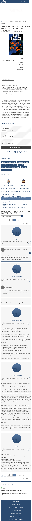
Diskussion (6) (5, 191)
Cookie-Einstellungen (16, 519)
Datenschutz (16, 504)
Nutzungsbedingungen (16, 507)
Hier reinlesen (7, 79)
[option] (16, 10)
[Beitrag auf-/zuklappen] (30, 253)
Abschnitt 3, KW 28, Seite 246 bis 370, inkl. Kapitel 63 (14, 204)
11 (11, 220)
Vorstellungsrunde (8, 194)
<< (2, 220)
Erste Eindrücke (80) (17, 191)
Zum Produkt (6, 76)
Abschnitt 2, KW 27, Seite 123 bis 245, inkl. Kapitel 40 (14, 201)
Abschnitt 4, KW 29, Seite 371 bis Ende (13, 207)
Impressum (16, 501)
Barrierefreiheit (16, 513)
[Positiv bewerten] (29, 242)
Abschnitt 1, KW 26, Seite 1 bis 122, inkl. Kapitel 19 (14, 198)
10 (8, 220)
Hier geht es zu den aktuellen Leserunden (17, 151)
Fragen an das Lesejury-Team (11, 196)
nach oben (25, 223)
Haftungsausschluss (16, 516)
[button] (25, 1)
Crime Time (4, 21)
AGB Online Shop (16, 510)
